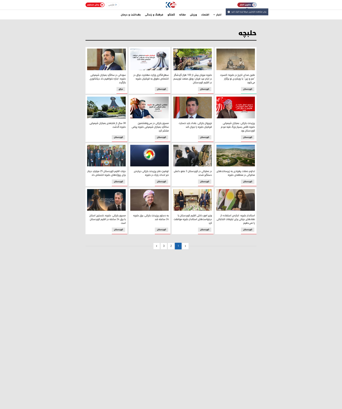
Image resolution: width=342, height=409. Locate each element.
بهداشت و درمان (131, 15)
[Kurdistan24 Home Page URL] (171, 5)
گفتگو (171, 15)
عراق (121, 89)
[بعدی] (156, 246)
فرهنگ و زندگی (154, 15)
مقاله (182, 15)
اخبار (218, 14)
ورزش (193, 15)
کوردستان (247, 89)
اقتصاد (205, 15)
